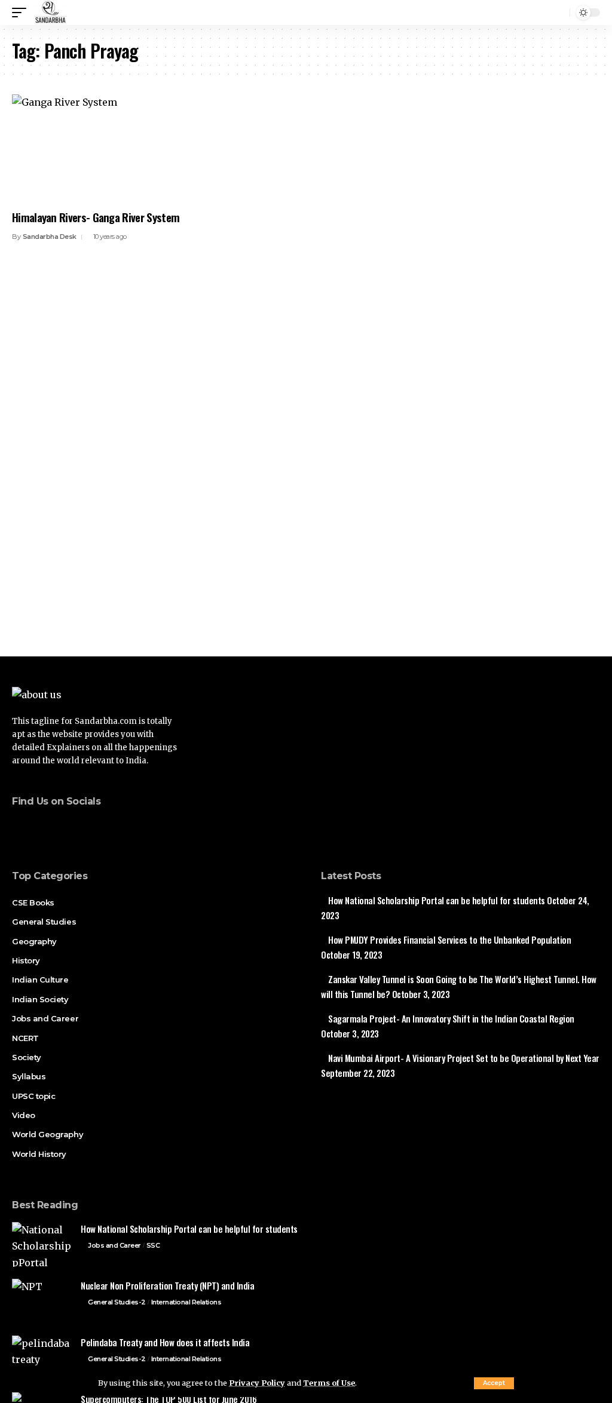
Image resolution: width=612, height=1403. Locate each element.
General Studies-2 (117, 1302)
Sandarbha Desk (49, 236)
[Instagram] (90, 826)
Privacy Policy (257, 1382)
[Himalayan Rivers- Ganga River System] (102, 148)
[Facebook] (23, 826)
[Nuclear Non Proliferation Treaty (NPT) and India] (42, 1301)
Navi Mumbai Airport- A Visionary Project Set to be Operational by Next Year (463, 1057)
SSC (153, 1245)
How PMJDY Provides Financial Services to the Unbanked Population (449, 939)
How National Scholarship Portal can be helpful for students (436, 900)
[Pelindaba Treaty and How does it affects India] (42, 1358)
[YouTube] (56, 826)
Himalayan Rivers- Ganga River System (95, 216)
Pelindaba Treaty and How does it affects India (165, 1342)
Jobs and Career (114, 1245)
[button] (494, 1383)
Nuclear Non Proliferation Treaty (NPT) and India (167, 1285)
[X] (40, 826)
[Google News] (73, 826)
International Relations (186, 1302)
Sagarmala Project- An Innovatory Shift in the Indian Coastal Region (451, 1018)
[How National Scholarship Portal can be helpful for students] (42, 1244)
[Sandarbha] (50, 12)
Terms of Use (329, 1382)
